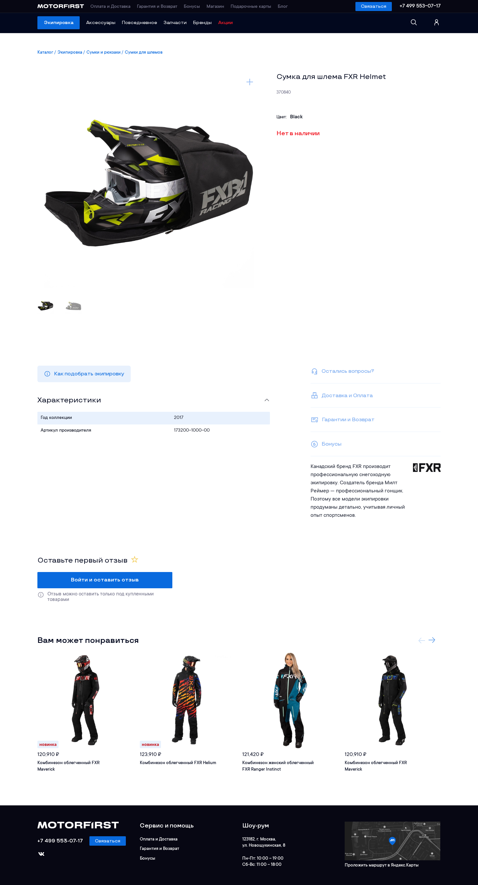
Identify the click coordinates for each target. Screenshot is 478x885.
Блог (283, 6)
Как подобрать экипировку (89, 374)
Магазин (215, 6)
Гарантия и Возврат (157, 6)
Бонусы (192, 6)
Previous (422, 640)
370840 (283, 92)
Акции (225, 22)
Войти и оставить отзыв (105, 580)
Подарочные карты (251, 6)
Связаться (373, 6)
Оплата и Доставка (110, 6)
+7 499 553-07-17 (420, 6)
